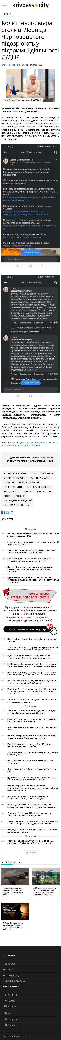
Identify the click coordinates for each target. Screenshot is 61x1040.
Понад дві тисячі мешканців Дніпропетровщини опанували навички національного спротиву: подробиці (30, 569)
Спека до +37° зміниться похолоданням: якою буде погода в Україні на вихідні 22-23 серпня (31, 712)
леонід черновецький (18, 500)
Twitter (11, 1000)
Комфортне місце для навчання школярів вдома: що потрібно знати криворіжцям (32, 720)
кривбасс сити (13, 486)
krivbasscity (11, 491)
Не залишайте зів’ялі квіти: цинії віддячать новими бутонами (31, 762)
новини (9, 482)
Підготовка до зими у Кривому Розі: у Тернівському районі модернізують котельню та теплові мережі (31, 673)
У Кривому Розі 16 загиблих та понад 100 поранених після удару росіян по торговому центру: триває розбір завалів (33, 691)
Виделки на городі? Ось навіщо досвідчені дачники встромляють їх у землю (31, 701)
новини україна (39, 477)
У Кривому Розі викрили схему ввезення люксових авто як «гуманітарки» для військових (31, 551)
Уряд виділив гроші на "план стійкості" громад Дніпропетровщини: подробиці (29, 745)
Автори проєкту (11, 975)
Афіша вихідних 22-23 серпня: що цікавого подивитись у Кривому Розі (32, 753)
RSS (9, 1013)
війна (27, 491)
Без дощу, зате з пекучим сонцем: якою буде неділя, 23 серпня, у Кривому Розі (33, 543)
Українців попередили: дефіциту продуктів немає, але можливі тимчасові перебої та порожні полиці (32, 648)
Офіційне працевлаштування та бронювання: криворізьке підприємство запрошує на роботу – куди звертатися (33, 580)
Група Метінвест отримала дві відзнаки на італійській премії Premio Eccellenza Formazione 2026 (32, 778)
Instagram (13, 1006)
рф (50, 491)
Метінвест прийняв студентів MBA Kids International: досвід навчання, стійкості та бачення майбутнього (32, 665)
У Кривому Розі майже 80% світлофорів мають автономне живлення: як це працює (29, 814)
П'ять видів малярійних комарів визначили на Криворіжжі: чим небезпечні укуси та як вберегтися (31, 806)
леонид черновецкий (17, 504)
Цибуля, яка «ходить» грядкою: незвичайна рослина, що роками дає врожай (32, 831)
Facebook (12, 995)
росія (7, 495)
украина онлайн (14, 477)
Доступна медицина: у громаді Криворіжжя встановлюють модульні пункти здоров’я (27, 797)
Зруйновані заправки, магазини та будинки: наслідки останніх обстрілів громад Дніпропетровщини (32, 822)
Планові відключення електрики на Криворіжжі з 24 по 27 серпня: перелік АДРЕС (33, 535)
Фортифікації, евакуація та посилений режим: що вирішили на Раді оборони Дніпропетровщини (30, 842)
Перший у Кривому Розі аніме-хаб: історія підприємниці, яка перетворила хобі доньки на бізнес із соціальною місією (32, 788)
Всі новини (30, 853)
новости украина (42, 473)
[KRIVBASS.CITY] (31, 5)
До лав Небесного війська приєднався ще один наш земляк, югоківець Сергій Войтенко (31, 682)
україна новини (29, 482)
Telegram (44, 457)
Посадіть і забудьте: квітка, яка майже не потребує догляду (31, 640)
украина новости (15, 473)
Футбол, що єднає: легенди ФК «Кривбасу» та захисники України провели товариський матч (29, 657)
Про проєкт (9, 963)
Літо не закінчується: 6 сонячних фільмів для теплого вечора (32, 770)
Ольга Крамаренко (10, 64)
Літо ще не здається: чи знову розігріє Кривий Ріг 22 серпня (31, 728)
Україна (6, 13)
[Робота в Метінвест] (30, 611)
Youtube (12, 1024)
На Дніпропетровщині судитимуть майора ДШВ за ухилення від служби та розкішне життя (31, 737)
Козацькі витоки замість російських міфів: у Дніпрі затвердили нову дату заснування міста (31, 560)
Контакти (8, 969)
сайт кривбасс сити (39, 486)
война (40, 491)
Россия (20, 495)
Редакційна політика (14, 980)
